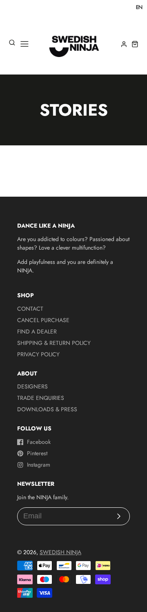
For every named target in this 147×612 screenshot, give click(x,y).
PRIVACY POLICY (38, 354)
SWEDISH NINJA (60, 552)
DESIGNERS (32, 386)
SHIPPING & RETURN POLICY (54, 343)
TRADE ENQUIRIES (40, 398)
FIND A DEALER (37, 331)
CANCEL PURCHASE (43, 320)
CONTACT (30, 309)
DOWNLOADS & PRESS (47, 409)
